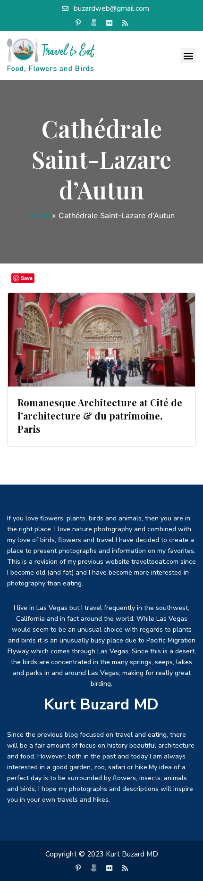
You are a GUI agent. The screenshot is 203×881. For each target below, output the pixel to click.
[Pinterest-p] (78, 23)
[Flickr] (109, 23)
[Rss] (125, 23)
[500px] (94, 23)
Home (39, 215)
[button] (188, 55)
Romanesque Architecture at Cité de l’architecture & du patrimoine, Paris (99, 415)
